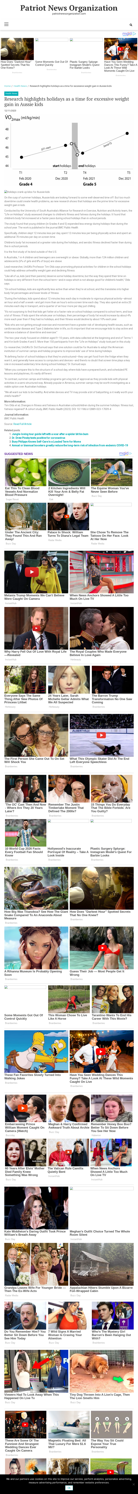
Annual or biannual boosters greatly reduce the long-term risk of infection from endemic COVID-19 (70, 445)
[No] (133, 1484)
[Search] (131, 25)
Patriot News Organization (69, 8)
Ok (69, 1487)
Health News (11, 93)
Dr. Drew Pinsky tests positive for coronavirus (38, 437)
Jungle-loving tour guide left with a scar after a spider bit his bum (50, 434)
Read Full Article (22, 424)
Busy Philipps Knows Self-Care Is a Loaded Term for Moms (46, 441)
